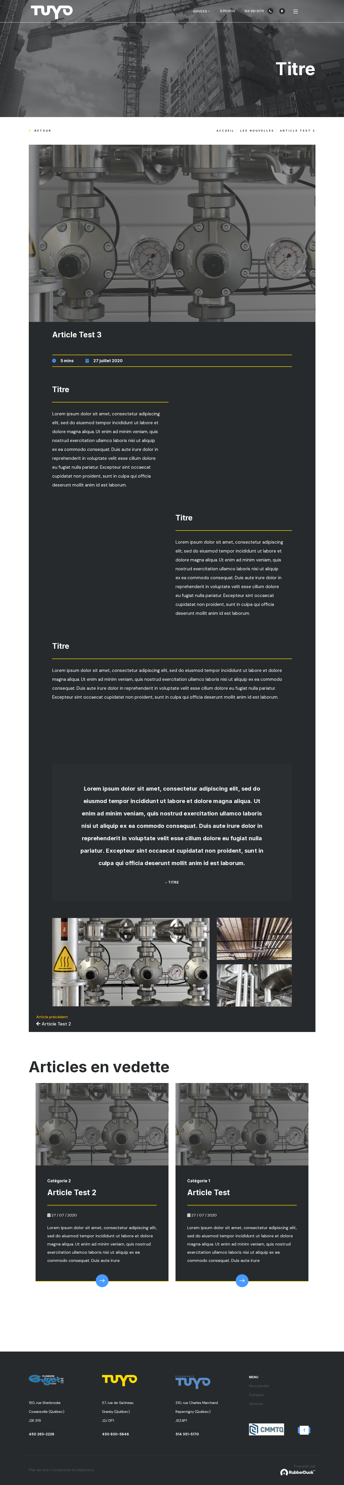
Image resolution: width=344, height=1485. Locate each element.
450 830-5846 (115, 1434)
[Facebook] (304, 1430)
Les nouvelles (257, 130)
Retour (42, 130)
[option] (102, 1190)
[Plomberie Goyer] (62, 1380)
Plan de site (39, 1470)
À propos (227, 11)
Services (256, 1403)
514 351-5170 (187, 1434)
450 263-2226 (41, 1434)
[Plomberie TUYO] (52, 11)
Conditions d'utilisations (73, 1470)
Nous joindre (259, 1386)
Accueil (225, 130)
